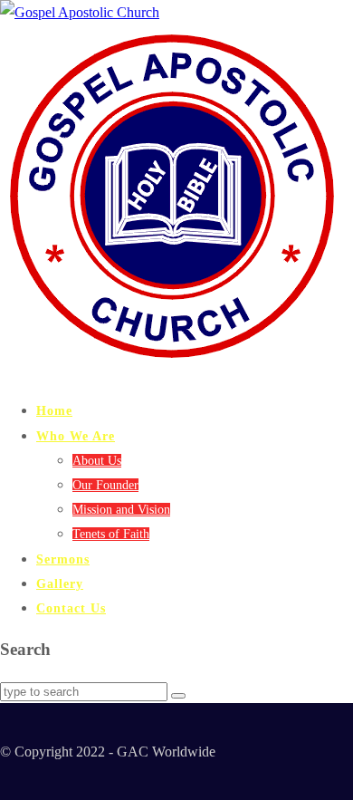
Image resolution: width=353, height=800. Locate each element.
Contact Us (71, 608)
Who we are (75, 436)
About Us (96, 460)
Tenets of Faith (110, 534)
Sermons (63, 559)
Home (54, 411)
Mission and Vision (121, 509)
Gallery (59, 584)
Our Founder (105, 485)
